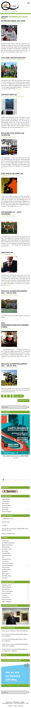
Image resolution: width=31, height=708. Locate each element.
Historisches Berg (6, 555)
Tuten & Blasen (6, 499)
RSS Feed (20, 705)
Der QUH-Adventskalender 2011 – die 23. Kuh (14, 365)
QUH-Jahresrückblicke (7, 563)
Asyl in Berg (5, 551)
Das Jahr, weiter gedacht (13, 58)
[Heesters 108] (9, 264)
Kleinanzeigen (5, 573)
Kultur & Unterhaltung (7, 591)
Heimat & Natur (6, 501)
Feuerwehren (5, 561)
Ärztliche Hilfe (5, 597)
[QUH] (10, 7)
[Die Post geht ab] (9, 106)
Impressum (5, 577)
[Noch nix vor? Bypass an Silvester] (9, 147)
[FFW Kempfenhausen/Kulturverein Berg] (9, 338)
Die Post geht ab (9, 95)
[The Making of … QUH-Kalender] (9, 225)
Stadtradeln (5, 571)
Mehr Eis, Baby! (6, 522)
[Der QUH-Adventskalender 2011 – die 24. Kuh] (9, 304)
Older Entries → (23, 400)
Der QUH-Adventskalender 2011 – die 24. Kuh (14, 292)
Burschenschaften (6, 593)
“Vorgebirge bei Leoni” (7, 518)
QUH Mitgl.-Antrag (6, 575)
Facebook (10, 705)
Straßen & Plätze (6, 505)
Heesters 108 (7, 252)
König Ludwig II (6, 567)
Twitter (15, 705)
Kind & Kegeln (5, 503)
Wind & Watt (5, 509)
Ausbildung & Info (6, 585)
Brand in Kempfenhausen (8, 533)
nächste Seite (18, 396)
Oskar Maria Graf (6, 559)
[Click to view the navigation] (28, 3)
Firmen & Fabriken (6, 511)
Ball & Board (5, 507)
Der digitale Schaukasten (8, 542)
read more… (26, 52)
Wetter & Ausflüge (6, 601)
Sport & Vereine (6, 589)
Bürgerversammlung (7, 545)
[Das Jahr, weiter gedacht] (9, 69)
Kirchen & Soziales (6, 599)
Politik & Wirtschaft (6, 587)
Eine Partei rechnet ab (12, 174)
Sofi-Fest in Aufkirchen (22, 631)
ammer (13, 137)
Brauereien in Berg (6, 549)
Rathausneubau (6, 547)
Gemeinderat (5, 540)
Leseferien (4, 525)
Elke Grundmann (19, 23)
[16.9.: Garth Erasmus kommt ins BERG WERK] (15, 434)
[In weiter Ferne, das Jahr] (9, 32)
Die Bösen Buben (6, 569)
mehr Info (15, 458)
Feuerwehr (4, 595)
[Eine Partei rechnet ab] (9, 185)
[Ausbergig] (15, 616)
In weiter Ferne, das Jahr (13, 21)
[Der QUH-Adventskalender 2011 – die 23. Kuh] (9, 377)
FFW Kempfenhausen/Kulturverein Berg (15, 325)
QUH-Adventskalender (7, 565)
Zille (3, 557)
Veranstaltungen (6, 553)
